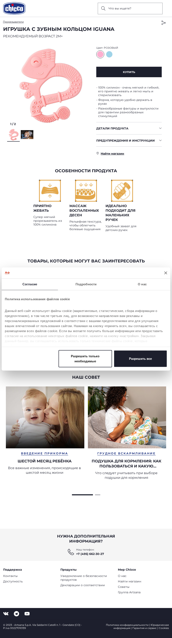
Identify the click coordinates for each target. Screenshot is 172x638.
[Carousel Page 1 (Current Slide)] (82, 494)
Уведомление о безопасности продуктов (83, 578)
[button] (50, 85)
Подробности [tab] (86, 284)
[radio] (100, 54)
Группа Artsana (129, 592)
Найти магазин (129, 581)
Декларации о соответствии (82, 585)
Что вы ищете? (119, 8)
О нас (122, 576)
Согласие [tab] (29, 284)
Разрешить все (140, 358)
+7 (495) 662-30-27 (90, 554)
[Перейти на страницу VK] (5, 613)
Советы (123, 587)
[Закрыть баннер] (165, 272)
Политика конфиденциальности (127, 624)
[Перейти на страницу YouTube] (27, 613)
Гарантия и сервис (144, 628)
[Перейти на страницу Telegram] (16, 613)
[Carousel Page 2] (97, 494)
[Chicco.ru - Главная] (14, 8)
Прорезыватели (13, 21)
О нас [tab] (142, 284)
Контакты (10, 576)
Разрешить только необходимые (85, 358)
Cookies (164, 628)
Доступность (13, 581)
